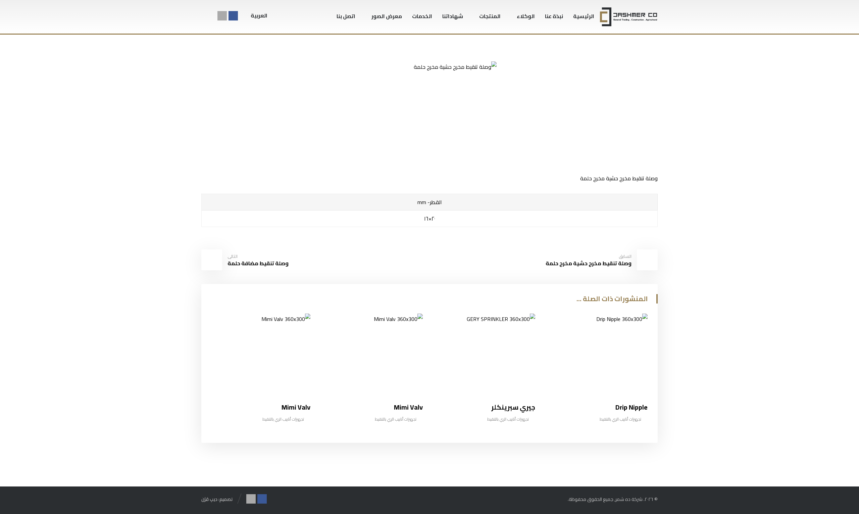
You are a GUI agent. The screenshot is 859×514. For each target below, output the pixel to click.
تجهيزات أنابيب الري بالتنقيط (620, 419)
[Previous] (228, 299)
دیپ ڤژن (209, 499)
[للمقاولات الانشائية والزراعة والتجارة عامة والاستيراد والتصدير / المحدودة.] (628, 17)
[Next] (216, 299)
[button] (209, 16)
